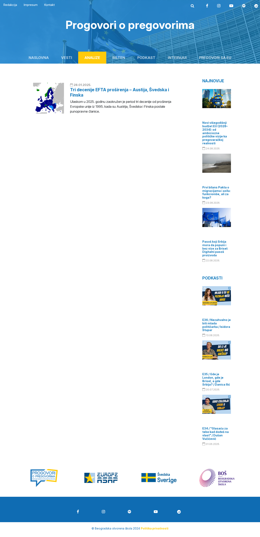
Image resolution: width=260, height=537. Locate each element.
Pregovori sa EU (215, 57)
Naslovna (39, 57)
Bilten (119, 57)
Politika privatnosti (154, 528)
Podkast (146, 57)
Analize (92, 57)
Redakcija (10, 5)
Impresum (31, 5)
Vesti (66, 57)
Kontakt (49, 5)
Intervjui (177, 57)
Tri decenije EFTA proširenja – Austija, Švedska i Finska (119, 92)
